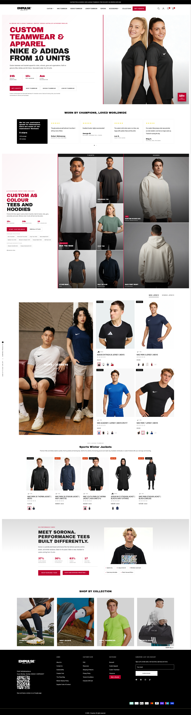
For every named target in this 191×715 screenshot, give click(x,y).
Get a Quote (16, 88)
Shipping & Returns (88, 670)
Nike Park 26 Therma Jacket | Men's (39, 497)
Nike (141, 351)
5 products (56, 368)
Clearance (112, 673)
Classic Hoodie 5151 (13, 245)
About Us (59, 662)
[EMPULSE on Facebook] (137, 679)
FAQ (84, 662)
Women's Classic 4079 (24, 239)
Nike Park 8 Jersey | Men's (147, 355)
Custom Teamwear (114, 670)
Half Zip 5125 (47, 239)
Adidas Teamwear (49, 88)
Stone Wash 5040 (44, 236)
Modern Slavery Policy (63, 681)
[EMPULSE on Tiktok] (150, 679)
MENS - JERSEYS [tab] (154, 295)
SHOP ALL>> (169, 647)
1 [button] (94, 145)
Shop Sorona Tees (49, 573)
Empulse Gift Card (88, 681)
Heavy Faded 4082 (37, 239)
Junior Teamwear (67, 88)
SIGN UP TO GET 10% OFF (2, 368)
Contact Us (59, 666)
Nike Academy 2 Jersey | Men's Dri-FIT (112, 423)
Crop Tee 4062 (33, 236)
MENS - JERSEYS (56, 364)
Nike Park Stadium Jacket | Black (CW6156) (150, 497)
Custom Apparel (113, 666)
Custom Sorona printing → (75, 572)
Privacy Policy (86, 673)
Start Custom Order (17, 229)
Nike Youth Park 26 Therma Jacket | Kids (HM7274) (94, 497)
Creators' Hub (60, 673)
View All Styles (35, 229)
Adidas (101, 351)
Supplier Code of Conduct (64, 684)
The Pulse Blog (61, 677)
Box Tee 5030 (11, 236)
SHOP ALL (55, 373)
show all (95, 514)
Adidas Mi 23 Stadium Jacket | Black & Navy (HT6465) (123, 497)
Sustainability (60, 670)
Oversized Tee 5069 (22, 236)
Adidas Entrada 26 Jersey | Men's (110, 355)
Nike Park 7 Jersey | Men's (147, 423)
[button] (158, 8)
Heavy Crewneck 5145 (25, 245)
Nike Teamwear (31, 88)
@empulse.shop (11, 250)
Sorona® (111, 662)
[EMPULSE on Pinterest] (141, 679)
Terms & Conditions (88, 677)
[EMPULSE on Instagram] (146, 679)
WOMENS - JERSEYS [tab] (168, 295)
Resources (86, 666)
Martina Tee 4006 (12, 239)
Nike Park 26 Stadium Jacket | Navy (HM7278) (67, 497)
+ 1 (115, 433)
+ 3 (155, 364)
